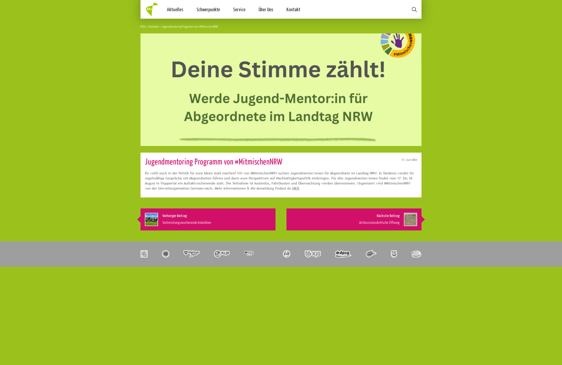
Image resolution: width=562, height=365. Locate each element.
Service (239, 9)
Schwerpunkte (208, 9)
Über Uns (266, 9)
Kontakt (293, 9)
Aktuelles (175, 9)
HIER (295, 188)
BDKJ (143, 26)
